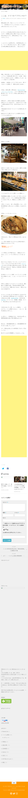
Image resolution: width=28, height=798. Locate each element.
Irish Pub (3, 299)
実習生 (4, 741)
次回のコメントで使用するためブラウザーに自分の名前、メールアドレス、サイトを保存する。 (14, 525)
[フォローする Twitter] (14, 794)
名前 (4, 512)
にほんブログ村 (5, 723)
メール (16, 512)
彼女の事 (5, 745)
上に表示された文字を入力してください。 (12, 532)
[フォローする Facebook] (11, 794)
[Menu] (26, 2)
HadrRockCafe (14, 298)
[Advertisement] (14, 60)
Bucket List (5, 731)
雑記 (4, 762)
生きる (4, 752)
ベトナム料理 (6, 734)
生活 (6, 11)
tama (4, 18)
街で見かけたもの (7, 759)
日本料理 (5, 748)
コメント (5, 502)
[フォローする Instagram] (17, 794)
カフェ (2, 11)
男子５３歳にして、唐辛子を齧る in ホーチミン (6, 486)
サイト (4, 517)
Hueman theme (21, 790)
